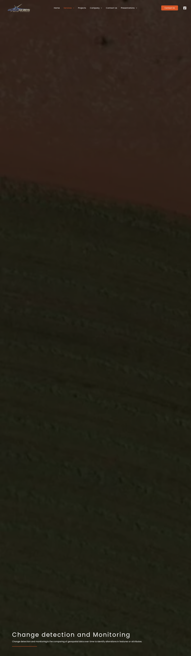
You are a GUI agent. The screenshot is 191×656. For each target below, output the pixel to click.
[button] (171, 7)
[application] (73, 8)
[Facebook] (184, 8)
